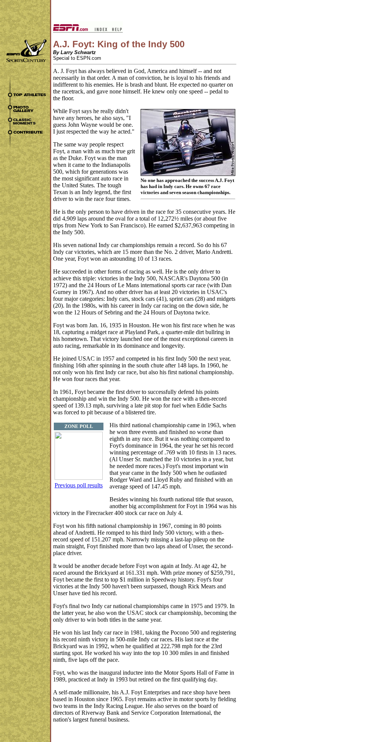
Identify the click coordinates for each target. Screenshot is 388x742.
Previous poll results (79, 485)
